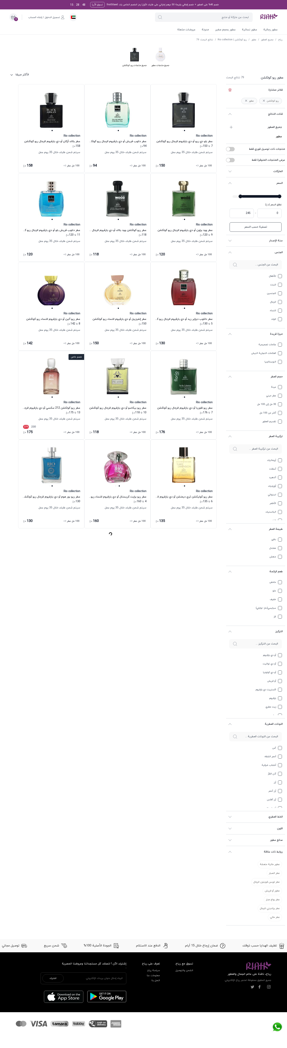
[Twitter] (252, 987)
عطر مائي (275, 917)
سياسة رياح (153, 970)
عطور (253, 39)
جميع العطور (267, 39)
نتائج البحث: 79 (204, 39)
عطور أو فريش (272, 891)
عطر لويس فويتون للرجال (266, 882)
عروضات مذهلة (186, 30)
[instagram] (268, 987)
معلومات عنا (153, 975)
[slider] (279, 196)
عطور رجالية (270, 30)
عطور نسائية (249, 30)
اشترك (53, 978)
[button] (160, 17)
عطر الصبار (274, 873)
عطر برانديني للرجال (270, 908)
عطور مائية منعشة (270, 864)
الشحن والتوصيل (184, 970)
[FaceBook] (259, 987)
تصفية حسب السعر (255, 227)
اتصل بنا (156, 980)
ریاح (280, 39)
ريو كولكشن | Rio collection (232, 39)
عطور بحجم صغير (225, 30)
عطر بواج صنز (273, 899)
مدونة (205, 30)
